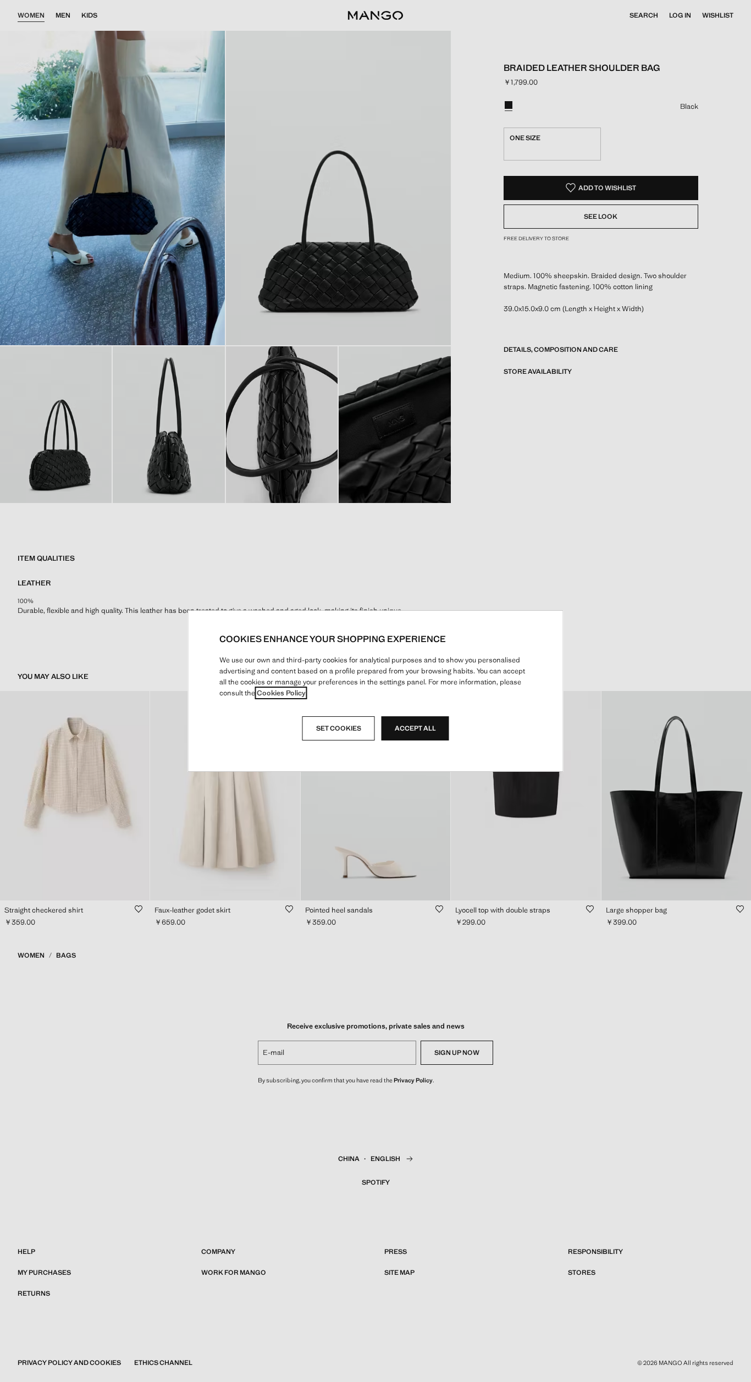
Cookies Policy (281, 693)
